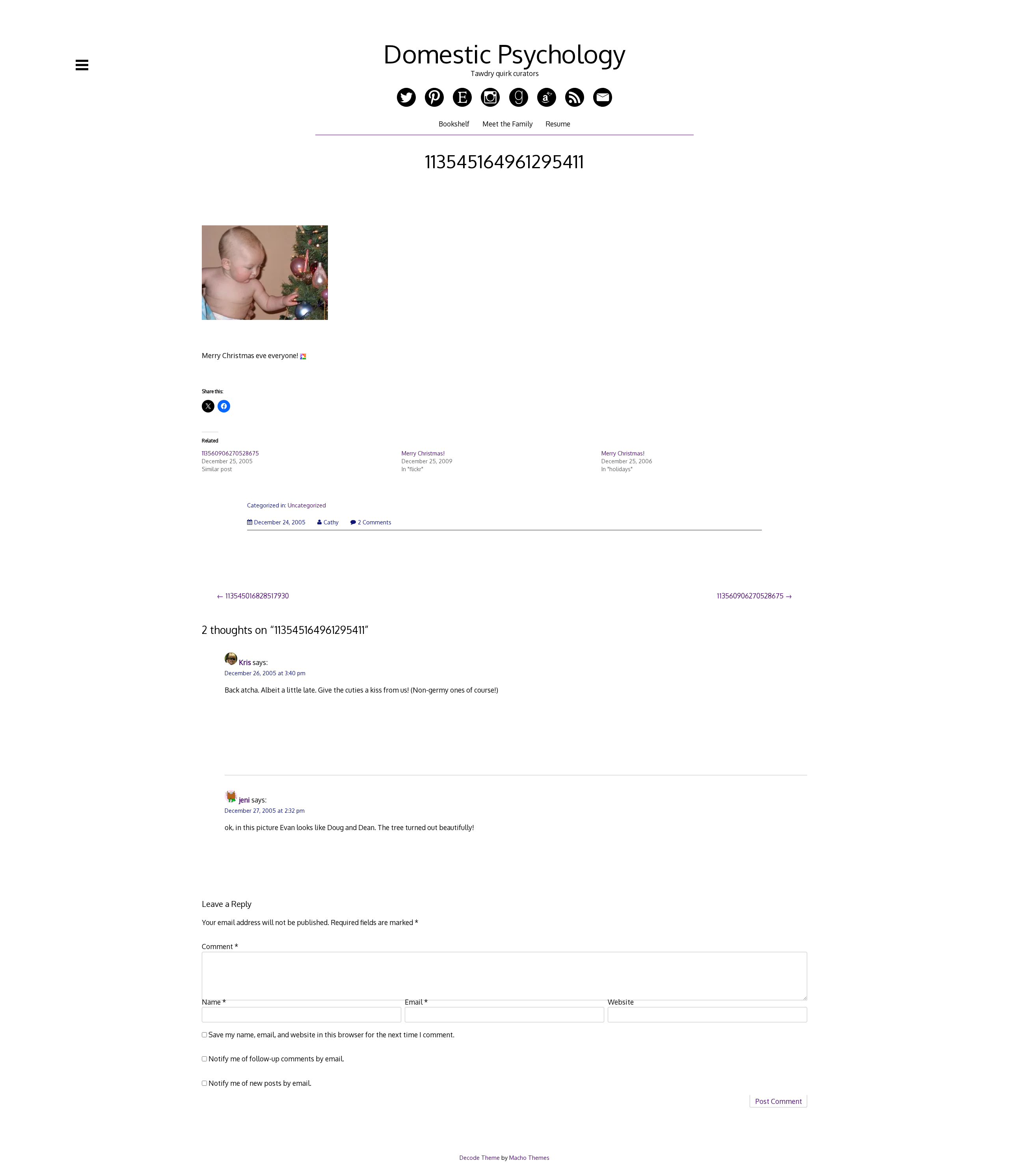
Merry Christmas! (423, 453)
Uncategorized (307, 505)
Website (621, 1002)
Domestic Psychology (504, 53)
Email (416, 1002)
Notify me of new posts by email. (260, 1083)
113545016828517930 (257, 595)
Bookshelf (454, 123)
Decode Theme (480, 1157)
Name (214, 1002)
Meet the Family (507, 123)
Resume (557, 123)
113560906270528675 (230, 453)
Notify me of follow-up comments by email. (276, 1058)
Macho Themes (529, 1157)
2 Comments (374, 522)
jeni (244, 799)
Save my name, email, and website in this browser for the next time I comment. (331, 1034)
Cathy (331, 522)
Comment (220, 946)
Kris (245, 662)
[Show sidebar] (82, 65)
